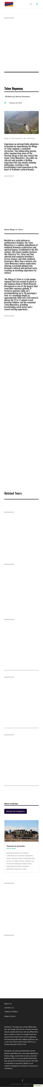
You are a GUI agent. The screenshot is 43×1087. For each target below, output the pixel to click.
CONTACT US (9, 1008)
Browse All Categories (15, 811)
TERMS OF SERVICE (11, 1012)
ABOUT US (8, 1004)
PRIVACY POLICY (10, 1016)
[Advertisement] (21, 44)
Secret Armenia (22, 96)
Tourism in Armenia (15, 846)
